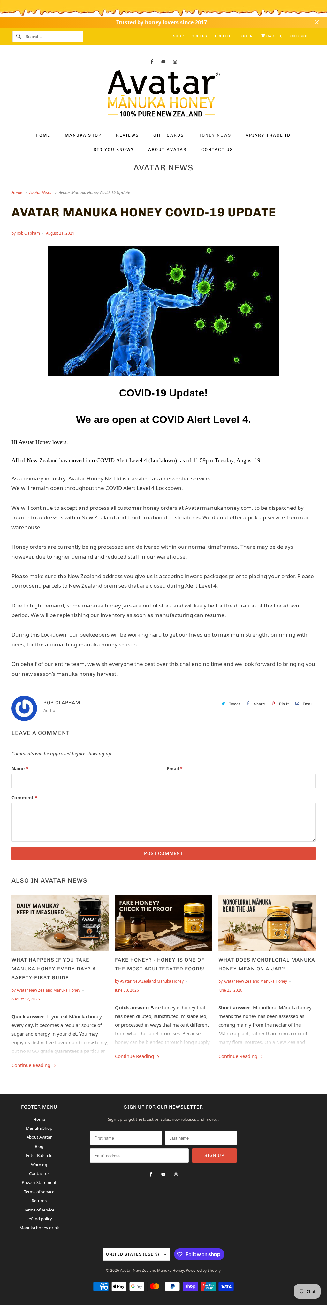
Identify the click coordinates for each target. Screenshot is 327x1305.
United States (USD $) (133, 1254)
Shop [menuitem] (178, 36)
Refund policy (39, 1219)
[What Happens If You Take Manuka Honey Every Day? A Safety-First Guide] (60, 923)
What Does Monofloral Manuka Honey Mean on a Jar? (266, 964)
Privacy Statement (39, 1182)
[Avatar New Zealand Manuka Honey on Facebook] (152, 62)
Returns (39, 1200)
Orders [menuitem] (199, 36)
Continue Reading (31, 1065)
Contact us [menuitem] (217, 149)
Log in (246, 36)
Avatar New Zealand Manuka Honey (152, 1270)
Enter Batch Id (39, 1155)
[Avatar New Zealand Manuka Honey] (163, 95)
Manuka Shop (39, 1128)
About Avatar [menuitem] (167, 149)
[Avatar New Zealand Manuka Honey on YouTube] (163, 62)
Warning (39, 1164)
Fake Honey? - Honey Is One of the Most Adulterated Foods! (160, 964)
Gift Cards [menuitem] (168, 135)
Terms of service (39, 1192)
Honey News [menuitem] (214, 135)
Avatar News (163, 168)
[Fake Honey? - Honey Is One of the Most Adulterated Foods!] (163, 923)
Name (19, 769)
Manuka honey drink (39, 1228)
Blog (39, 1146)
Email (175, 769)
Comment (24, 798)
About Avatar (39, 1137)
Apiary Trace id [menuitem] (268, 135)
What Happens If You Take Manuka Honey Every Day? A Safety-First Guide (53, 969)
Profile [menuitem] (223, 36)
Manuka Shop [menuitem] (83, 135)
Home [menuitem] (43, 135)
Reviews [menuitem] (127, 135)
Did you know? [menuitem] (114, 149)
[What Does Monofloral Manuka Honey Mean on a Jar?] (267, 923)
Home (39, 1119)
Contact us (39, 1173)
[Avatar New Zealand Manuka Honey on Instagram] (175, 62)
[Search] (18, 36)
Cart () (274, 36)
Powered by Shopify (203, 1270)
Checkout (300, 36)
